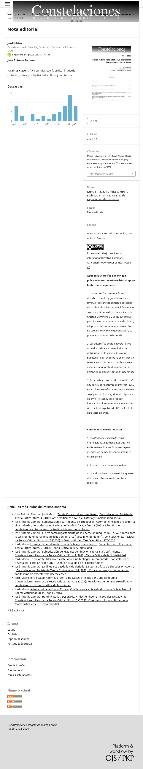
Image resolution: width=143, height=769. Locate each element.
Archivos (23, 14)
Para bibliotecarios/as (19, 675)
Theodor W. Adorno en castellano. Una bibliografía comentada (69, 559)
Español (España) (18, 639)
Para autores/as (16, 670)
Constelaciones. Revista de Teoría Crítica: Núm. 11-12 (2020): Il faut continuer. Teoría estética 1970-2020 (74, 538)
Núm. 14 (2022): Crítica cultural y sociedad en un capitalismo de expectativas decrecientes (81, 14)
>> (22, 610)
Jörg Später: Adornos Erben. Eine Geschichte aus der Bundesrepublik (73, 577)
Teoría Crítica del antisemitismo (78, 514)
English (12, 634)
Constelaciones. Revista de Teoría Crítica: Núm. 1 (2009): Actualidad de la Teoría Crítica (72, 561)
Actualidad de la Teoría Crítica (49, 589)
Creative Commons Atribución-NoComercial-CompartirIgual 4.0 (109, 262)
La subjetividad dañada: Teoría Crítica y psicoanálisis (63, 544)
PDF (94, 121)
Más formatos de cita (101, 174)
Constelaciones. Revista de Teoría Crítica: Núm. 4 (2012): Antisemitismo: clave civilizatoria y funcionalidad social (74, 516)
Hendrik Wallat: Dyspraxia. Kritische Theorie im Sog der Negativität (84, 596)
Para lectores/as (16, 665)
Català (11, 629)
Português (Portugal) (20, 643)
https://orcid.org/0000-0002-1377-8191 (31, 54)
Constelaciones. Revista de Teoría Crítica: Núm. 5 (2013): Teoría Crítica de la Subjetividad (73, 546)
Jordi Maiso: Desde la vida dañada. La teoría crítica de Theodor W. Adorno (88, 566)
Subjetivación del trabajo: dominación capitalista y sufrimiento (81, 551)
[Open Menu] (7, 3)
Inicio (10, 14)
